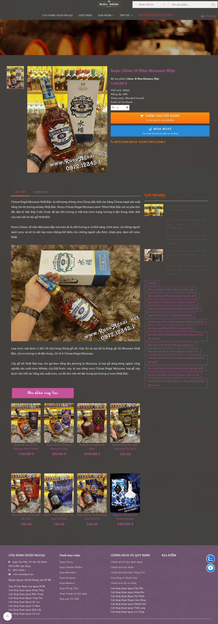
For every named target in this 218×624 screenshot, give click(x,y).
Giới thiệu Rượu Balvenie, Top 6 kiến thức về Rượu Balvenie (187, 207)
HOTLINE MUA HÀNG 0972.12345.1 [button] (139, 142)
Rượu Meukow (67, 583)
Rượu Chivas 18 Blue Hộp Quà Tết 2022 (59, 517)
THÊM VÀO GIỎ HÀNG (162, 117)
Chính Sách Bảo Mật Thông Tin (128, 572)
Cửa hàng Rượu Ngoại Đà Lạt (24, 602)
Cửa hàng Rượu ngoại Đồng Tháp (26, 590)
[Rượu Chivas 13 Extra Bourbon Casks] (59, 423)
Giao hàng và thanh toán (124, 578)
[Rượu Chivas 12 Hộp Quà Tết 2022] (26, 493)
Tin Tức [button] (125, 15)
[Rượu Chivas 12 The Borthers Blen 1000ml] (26, 423)
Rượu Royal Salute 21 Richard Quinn (125, 517)
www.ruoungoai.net (23, 574)
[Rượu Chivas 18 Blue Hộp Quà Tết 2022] (59, 493)
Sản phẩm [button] (105, 15)
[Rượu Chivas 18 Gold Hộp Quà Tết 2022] (92, 493)
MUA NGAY (160, 131)
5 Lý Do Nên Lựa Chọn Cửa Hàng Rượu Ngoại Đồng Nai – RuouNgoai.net (186, 224)
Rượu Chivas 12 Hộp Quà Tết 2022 (25, 517)
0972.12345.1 (19, 570)
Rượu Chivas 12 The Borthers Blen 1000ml (26, 447)
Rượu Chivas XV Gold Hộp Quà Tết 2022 (125, 447)
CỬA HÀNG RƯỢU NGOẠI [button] (57, 15)
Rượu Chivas (66, 562)
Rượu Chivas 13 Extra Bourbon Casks (59, 447)
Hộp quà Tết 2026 (69, 599)
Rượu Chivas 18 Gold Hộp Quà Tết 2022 (92, 517)
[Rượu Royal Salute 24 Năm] (92, 423)
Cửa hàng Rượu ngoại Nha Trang (26, 594)
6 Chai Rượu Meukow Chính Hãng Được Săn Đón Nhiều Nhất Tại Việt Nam (186, 254)
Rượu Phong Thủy (69, 588)
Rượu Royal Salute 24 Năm (92, 447)
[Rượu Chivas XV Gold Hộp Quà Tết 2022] (125, 423)
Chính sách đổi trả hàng (124, 583)
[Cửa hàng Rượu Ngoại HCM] (109, 3)
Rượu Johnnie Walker (71, 567)
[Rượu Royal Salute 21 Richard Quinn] (125, 493)
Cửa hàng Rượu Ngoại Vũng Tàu (25, 598)
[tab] (20, 192)
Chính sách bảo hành (122, 567)
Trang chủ (16, 37)
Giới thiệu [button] (85, 15)
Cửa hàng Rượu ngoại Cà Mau (24, 606)
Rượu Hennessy (68, 578)
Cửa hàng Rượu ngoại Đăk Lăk (25, 610)
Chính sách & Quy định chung (127, 562)
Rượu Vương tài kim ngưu (73, 593)
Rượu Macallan (68, 572)
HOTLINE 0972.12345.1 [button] (155, 15)
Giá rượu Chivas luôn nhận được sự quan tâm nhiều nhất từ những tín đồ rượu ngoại (186, 270)
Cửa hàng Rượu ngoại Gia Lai (24, 613)
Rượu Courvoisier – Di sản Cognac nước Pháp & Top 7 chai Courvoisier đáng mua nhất (186, 239)
